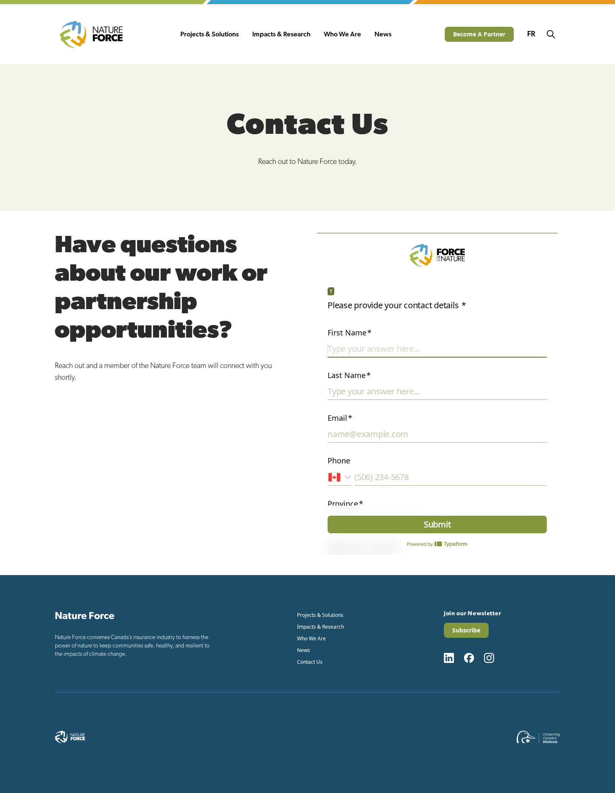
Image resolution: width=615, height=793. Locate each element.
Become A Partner (479, 34)
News (383, 34)
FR (531, 34)
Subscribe (466, 630)
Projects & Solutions (209, 34)
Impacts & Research (281, 34)
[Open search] (551, 34)
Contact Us (310, 661)
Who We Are (342, 34)
